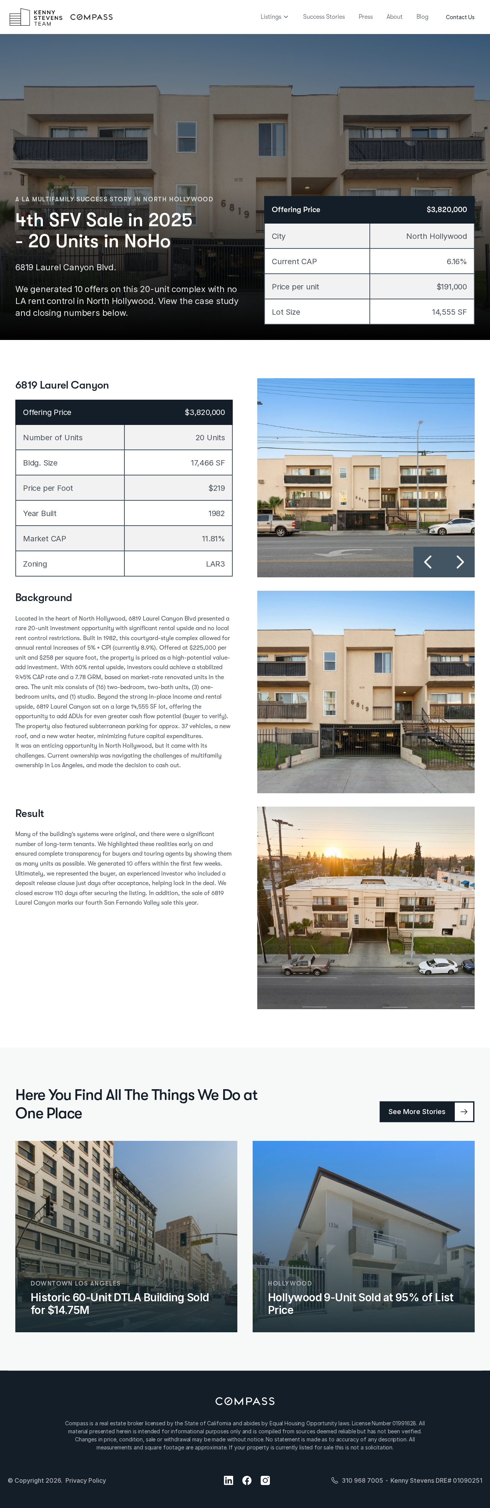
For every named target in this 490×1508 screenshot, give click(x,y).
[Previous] (428, 562)
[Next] (459, 562)
